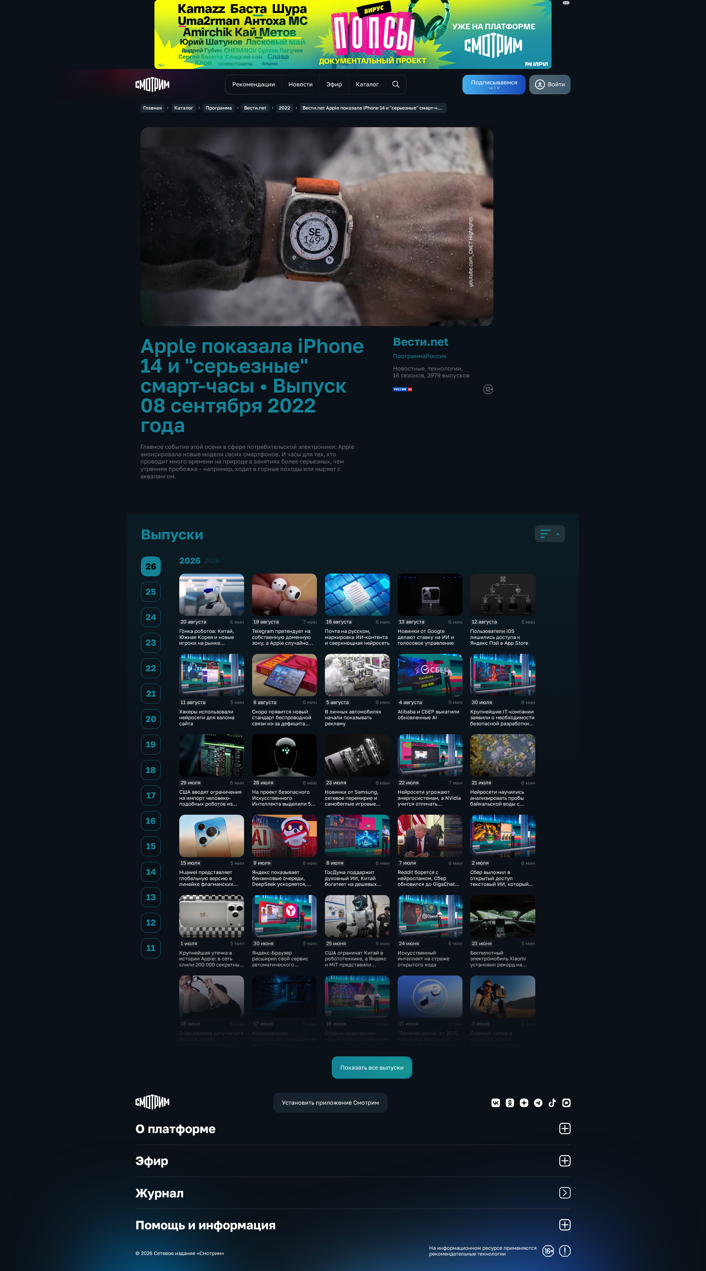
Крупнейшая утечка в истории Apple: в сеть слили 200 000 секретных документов (210, 962)
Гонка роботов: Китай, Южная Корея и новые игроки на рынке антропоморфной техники (211, 640)
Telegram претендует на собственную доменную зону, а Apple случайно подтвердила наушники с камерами (283, 643)
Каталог (183, 108)
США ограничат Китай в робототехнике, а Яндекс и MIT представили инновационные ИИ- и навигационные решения (356, 964)
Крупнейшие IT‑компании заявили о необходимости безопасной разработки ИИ (502, 720)
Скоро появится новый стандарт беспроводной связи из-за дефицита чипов (281, 720)
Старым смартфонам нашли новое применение (356, 1036)
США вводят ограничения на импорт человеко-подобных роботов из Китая (210, 801)
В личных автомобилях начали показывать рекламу (353, 717)
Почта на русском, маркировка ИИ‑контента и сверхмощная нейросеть (357, 637)
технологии (444, 368)
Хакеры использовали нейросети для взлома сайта (206, 717)
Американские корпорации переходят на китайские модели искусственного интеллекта (284, 1045)
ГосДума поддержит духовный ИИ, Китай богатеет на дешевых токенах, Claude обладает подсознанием (356, 884)
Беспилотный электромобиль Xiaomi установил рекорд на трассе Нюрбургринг (498, 962)
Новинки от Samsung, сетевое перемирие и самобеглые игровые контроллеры (351, 801)
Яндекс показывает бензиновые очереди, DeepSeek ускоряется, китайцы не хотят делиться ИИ (279, 884)
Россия (436, 356)
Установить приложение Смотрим (330, 1102)
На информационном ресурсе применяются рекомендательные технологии (483, 1251)
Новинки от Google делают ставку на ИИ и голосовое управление (426, 637)
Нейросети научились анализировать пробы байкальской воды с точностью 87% (497, 801)
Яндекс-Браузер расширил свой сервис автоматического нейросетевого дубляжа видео (281, 964)
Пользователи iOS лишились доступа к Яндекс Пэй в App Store (499, 637)
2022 (284, 108)
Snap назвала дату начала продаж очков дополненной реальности (211, 1039)
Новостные (409, 368)
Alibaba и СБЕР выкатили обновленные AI (428, 714)
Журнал (159, 1192)
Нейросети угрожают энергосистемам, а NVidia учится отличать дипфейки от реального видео (429, 804)
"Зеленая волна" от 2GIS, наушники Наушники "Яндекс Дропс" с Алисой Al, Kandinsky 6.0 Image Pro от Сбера (429, 1045)
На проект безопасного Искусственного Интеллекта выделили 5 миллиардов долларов (281, 801)
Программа (219, 108)
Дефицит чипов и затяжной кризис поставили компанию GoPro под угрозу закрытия (496, 1045)
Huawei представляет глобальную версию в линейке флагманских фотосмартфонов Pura (206, 881)
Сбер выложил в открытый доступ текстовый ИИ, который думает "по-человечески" (501, 881)
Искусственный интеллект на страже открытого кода (423, 959)
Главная (152, 108)
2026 (212, 561)
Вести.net (255, 108)
